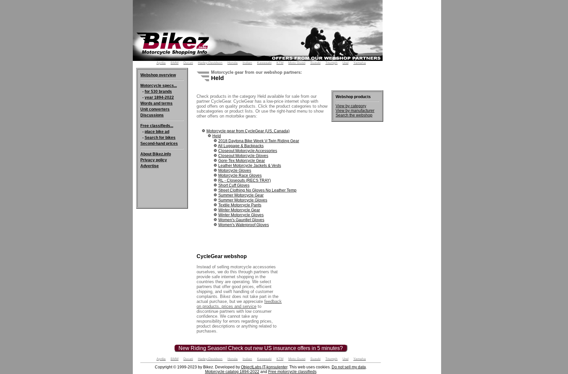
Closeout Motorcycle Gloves (243, 155)
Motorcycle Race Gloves (240, 175)
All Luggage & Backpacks (241, 146)
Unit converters (155, 109)
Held (216, 136)
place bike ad (157, 131)
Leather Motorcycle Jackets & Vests (249, 165)
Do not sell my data (349, 367)
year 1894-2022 (159, 97)
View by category (351, 106)
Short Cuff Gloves (233, 185)
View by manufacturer (355, 110)
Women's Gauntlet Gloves (241, 220)
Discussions (152, 115)
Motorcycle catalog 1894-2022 (232, 371)
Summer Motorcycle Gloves (242, 200)
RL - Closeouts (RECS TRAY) (244, 180)
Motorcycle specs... (158, 85)
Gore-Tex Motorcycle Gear (241, 160)
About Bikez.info (155, 154)
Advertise (149, 166)
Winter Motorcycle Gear (239, 210)
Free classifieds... (156, 125)
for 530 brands (158, 91)
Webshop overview (158, 75)
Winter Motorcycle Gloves (241, 215)
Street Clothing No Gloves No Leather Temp (257, 190)
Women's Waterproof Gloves (243, 225)
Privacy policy (153, 160)
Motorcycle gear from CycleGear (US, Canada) (248, 131)
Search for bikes (160, 137)
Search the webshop (354, 115)
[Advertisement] (415, 99)
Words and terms (156, 103)
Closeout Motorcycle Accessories (247, 150)
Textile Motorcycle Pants (239, 205)
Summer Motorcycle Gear (241, 195)
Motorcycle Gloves (234, 170)
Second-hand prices (159, 143)
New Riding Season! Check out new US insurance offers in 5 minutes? (260, 348)
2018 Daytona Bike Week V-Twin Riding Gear (258, 141)
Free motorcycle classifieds (292, 371)
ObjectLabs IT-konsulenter (264, 367)
